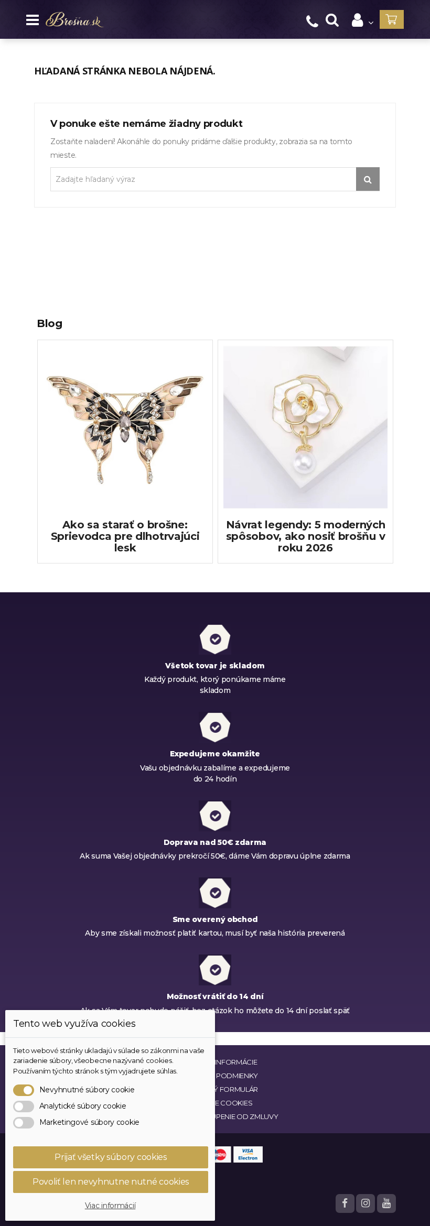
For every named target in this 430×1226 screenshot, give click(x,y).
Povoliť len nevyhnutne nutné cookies (111, 1182)
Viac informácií (110, 1205)
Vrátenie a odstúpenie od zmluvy (215, 1116)
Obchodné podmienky (215, 1075)
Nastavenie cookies (215, 1103)
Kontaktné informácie (215, 1062)
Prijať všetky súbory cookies (111, 1157)
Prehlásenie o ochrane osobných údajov (99, 1187)
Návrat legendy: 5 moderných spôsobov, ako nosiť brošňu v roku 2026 (305, 536)
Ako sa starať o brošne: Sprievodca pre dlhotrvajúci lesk (125, 536)
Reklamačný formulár (215, 1089)
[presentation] (32, 463)
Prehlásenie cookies (67, 1173)
